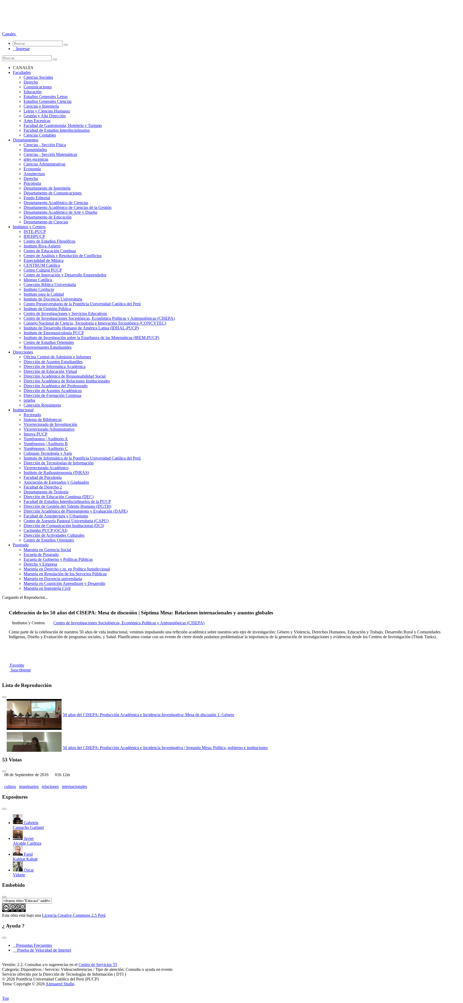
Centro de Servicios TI (98, 964)
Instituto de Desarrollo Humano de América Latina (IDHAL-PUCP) (81, 328)
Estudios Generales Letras (46, 96)
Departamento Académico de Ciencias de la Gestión (67, 207)
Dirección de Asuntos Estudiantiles (53, 361)
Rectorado (32, 414)
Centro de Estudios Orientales (49, 342)
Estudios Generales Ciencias (48, 101)
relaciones (50, 786)
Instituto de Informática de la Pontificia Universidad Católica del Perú (82, 458)
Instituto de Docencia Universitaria (53, 299)
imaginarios (29, 786)
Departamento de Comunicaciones (53, 193)
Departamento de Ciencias (46, 222)
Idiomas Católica (38, 279)
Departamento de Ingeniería (47, 188)
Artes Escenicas (37, 120)
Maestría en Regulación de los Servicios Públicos (65, 574)
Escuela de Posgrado (41, 554)
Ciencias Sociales (38, 77)
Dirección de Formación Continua (52, 395)
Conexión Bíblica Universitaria (50, 284)
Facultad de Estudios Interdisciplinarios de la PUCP (67, 501)
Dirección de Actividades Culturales (54, 535)
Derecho (31, 82)
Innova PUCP (35, 434)
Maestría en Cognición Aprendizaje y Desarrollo (64, 583)
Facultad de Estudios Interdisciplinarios (57, 130)
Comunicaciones (38, 87)
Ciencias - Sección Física (45, 144)
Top (5, 998)
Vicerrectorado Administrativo (49, 429)
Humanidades (35, 149)
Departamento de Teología (46, 492)
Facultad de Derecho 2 (43, 487)
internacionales (74, 786)
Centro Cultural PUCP (43, 270)
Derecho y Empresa (40, 564)
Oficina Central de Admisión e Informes (57, 357)
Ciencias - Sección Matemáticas (50, 154)
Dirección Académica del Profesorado (56, 386)
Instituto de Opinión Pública (47, 308)
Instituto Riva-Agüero (42, 246)
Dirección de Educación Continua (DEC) (59, 496)
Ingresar (21, 48)
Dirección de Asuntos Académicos (53, 390)
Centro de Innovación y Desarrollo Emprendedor (65, 275)
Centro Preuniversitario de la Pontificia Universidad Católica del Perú (82, 304)
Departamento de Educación (48, 217)
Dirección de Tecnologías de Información (59, 463)
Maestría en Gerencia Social (47, 549)
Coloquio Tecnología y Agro (48, 453)
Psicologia (32, 183)
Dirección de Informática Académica (54, 366)
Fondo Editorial (37, 198)
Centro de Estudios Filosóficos (49, 241)
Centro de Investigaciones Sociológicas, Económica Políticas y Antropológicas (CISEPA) (99, 318)
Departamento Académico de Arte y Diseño (60, 212)
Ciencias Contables (40, 135)
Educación (33, 91)
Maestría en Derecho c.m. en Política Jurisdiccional (67, 569)
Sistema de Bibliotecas (43, 419)
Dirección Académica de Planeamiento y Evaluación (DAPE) (76, 511)
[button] (9, 34)
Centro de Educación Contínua (50, 251)
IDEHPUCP (34, 236)
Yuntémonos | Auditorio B (46, 443)
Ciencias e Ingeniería (41, 106)
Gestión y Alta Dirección (45, 116)
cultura (10, 786)
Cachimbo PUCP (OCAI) (45, 530)
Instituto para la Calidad (44, 294)
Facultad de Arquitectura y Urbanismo (56, 516)
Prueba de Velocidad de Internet (42, 950)
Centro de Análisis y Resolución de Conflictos (63, 255)
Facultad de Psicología (43, 477)
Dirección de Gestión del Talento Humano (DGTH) (67, 506)
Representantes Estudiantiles (48, 347)
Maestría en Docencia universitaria (53, 578)
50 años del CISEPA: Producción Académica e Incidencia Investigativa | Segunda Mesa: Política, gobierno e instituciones (165, 747)
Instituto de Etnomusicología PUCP (54, 332)
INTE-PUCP (35, 231)
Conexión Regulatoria (42, 405)
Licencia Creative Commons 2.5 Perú (74, 915)
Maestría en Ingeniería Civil (47, 588)
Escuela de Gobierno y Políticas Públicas (58, 559)
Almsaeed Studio (60, 984)
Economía (32, 169)
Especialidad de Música (44, 260)
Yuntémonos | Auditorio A (46, 439)
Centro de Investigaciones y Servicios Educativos (65, 313)
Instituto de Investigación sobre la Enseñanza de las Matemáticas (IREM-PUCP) (91, 337)
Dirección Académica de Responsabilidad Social (65, 376)
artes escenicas (36, 159)
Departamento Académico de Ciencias (56, 202)
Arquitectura (34, 173)
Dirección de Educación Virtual (50, 371)
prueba (29, 400)
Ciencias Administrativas (44, 164)
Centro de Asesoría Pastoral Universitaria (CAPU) (66, 521)
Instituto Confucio (39, 289)
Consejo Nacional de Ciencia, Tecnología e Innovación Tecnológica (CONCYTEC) (95, 323)
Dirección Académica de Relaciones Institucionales (67, 381)
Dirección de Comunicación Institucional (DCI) (64, 525)
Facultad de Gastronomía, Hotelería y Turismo (63, 125)
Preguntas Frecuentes (32, 945)
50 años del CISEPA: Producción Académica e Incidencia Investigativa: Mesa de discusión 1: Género (148, 714)
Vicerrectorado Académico (46, 467)
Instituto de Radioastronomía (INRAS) (56, 472)
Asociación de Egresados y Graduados (56, 482)
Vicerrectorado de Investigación (50, 424)
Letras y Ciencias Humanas (47, 111)
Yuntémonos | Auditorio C (46, 448)
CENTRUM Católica (42, 265)
